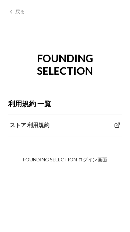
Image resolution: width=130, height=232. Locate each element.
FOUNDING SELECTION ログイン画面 (65, 159)
